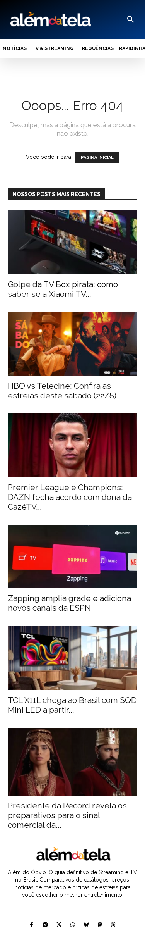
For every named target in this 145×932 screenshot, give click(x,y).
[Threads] (113, 925)
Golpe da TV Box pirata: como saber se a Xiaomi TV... (63, 289)
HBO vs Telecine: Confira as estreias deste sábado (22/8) (62, 390)
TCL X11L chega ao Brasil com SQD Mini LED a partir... (72, 705)
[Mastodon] (99, 925)
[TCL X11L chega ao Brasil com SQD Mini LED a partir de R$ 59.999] (72, 658)
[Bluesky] (86, 925)
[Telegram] (45, 925)
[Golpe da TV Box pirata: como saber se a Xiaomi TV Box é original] (72, 242)
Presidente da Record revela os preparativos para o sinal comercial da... (67, 815)
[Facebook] (31, 925)
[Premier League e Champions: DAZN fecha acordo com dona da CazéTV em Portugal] (72, 445)
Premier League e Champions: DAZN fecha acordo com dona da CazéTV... (70, 497)
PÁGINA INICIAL (97, 157)
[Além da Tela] (50, 19)
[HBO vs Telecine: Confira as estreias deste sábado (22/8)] (72, 344)
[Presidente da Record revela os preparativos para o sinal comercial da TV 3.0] (72, 762)
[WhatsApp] (72, 925)
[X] (59, 925)
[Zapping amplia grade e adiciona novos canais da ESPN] (72, 556)
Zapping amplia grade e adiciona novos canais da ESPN (69, 603)
